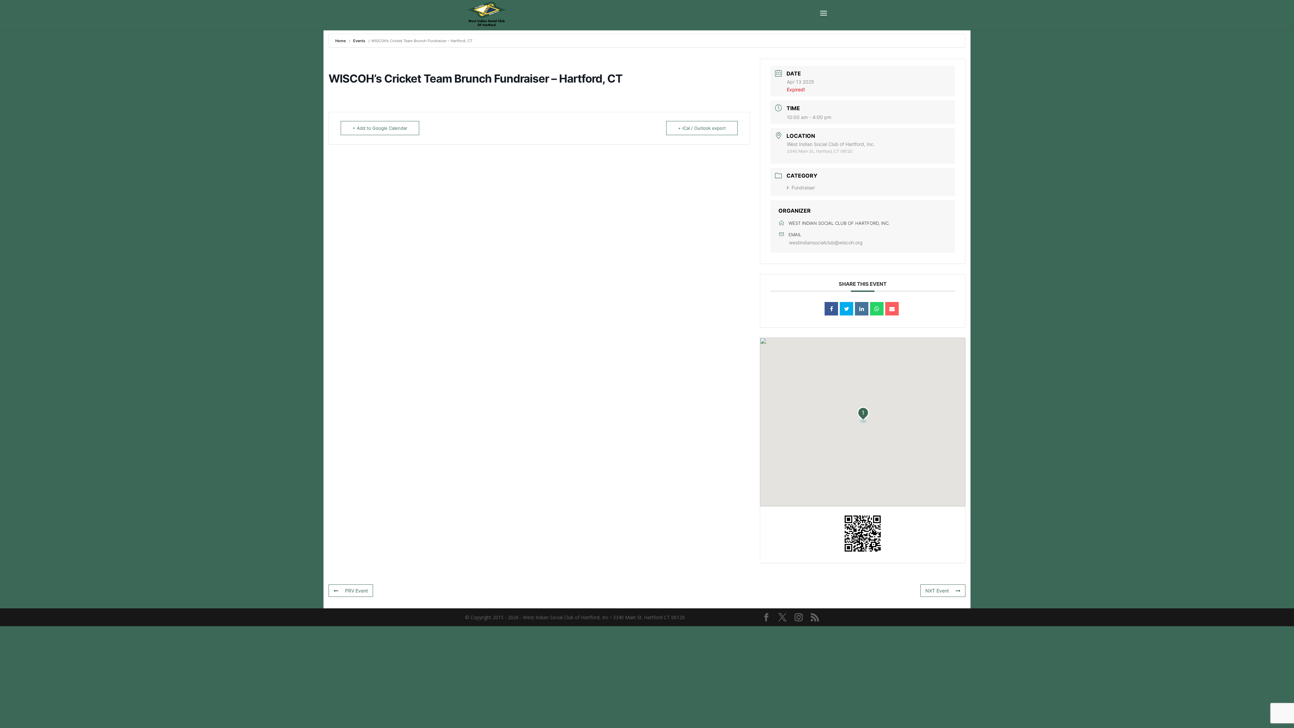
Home (341, 40)
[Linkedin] (861, 308)
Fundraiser (803, 187)
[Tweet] (846, 308)
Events (359, 40)
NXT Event (937, 591)
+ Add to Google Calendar (379, 128)
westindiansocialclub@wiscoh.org (826, 242)
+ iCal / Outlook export (702, 128)
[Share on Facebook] (831, 308)
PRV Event (356, 591)
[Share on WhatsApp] (877, 308)
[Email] (892, 308)
